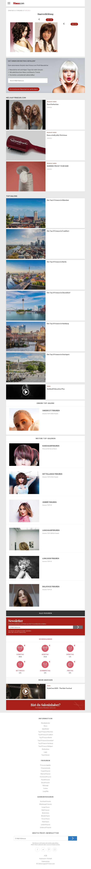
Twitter (43, 849)
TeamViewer (45, 755)
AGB (45, 855)
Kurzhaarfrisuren (45, 801)
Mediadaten (45, 749)
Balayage (45, 785)
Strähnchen (45, 813)
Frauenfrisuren (45, 771)
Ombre (45, 788)
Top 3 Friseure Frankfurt (45, 735)
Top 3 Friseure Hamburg (45, 743)
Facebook (37, 849)
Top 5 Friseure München (45, 732)
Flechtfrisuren (45, 780)
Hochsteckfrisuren (45, 777)
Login (45, 752)
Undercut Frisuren (45, 827)
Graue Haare (46, 819)
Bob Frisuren (45, 810)
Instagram (54, 849)
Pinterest (49, 849)
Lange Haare (45, 807)
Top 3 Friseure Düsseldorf (45, 740)
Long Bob (45, 791)
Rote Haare (45, 822)
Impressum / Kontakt (45, 858)
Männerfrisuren (45, 774)
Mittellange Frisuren (45, 804)
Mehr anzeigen (46, 680)
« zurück (39, 19)
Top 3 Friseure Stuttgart (45, 746)
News (45, 726)
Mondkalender (45, 723)
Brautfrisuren (45, 782)
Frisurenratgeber (45, 765)
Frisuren (45, 760)
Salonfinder (45, 729)
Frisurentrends (45, 768)
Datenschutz (22, 632)
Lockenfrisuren (45, 824)
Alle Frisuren (45, 613)
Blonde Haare (45, 816)
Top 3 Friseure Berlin (45, 737)
